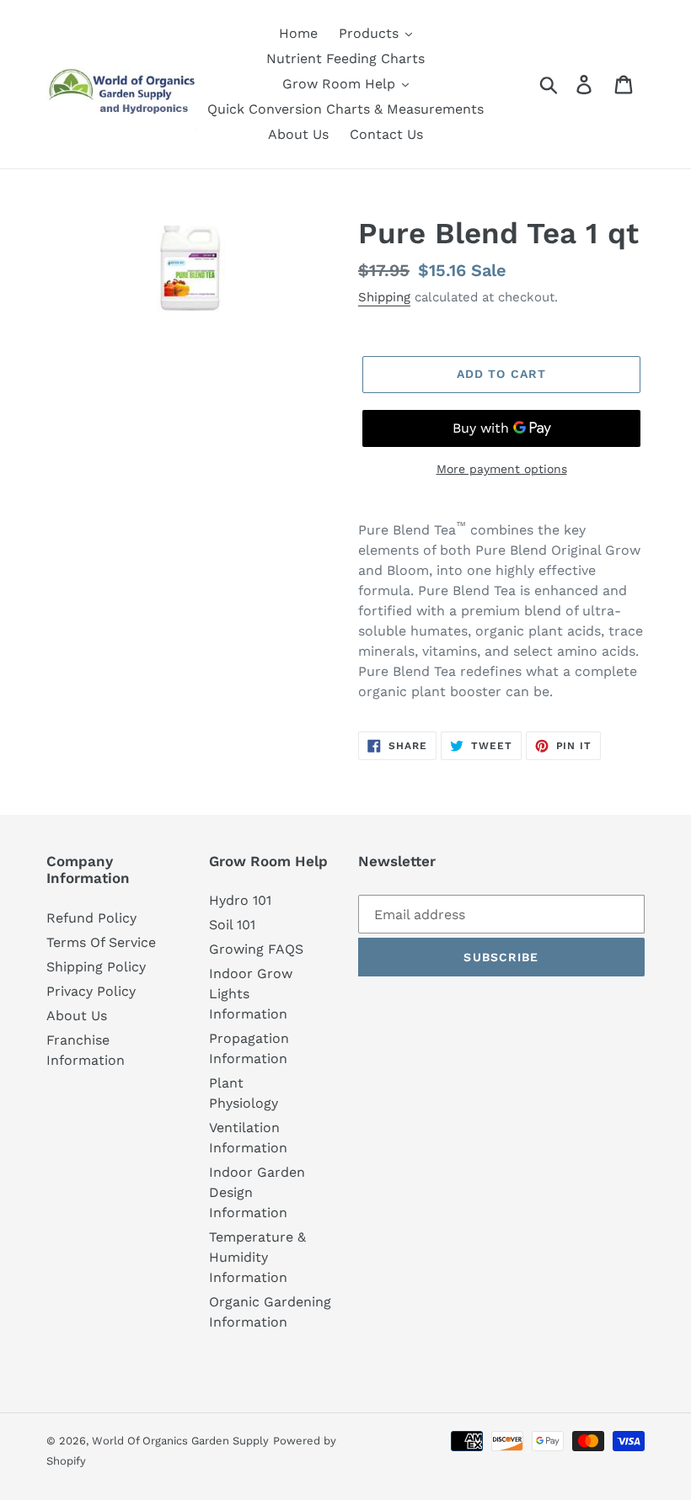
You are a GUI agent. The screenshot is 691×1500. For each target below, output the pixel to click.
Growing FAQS (256, 949)
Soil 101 (232, 925)
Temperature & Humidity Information (257, 1257)
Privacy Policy (91, 991)
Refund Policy (91, 918)
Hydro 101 (240, 900)
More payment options (502, 469)
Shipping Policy (96, 967)
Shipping (384, 297)
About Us (76, 1016)
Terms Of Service (101, 942)
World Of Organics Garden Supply (180, 1440)
